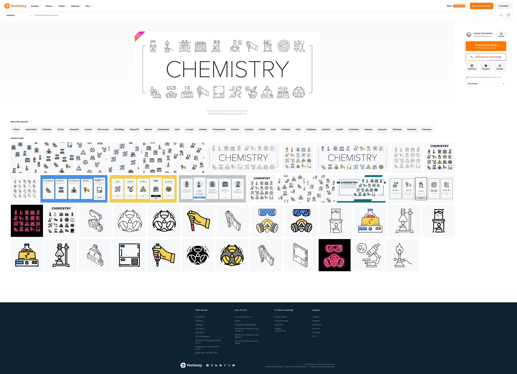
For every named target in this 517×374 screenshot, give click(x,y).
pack (298, 129)
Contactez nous (282, 320)
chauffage (119, 129)
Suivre (501, 36)
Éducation (199, 332)
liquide (339, 129)
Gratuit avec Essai (486, 46)
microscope (103, 129)
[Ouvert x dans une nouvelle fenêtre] (229, 365)
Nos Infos (279, 324)
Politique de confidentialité (296, 366)
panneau (249, 129)
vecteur (88, 129)
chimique (397, 129)
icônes (61, 129)
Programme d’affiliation (245, 324)
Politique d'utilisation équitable (322, 366)
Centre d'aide (281, 316)
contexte (285, 129)
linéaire (203, 129)
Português (317, 324)
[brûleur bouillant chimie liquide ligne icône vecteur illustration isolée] (404, 221)
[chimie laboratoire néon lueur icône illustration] (27, 221)
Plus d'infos (472, 83)
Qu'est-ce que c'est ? (493, 77)
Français (316, 332)
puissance (426, 129)
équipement (163, 129)
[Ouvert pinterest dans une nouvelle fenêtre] (221, 365)
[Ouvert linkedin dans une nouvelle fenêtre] (216, 365)
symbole (326, 129)
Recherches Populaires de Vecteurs (246, 329)
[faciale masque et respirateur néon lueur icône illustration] (335, 255)
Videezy (198, 324)
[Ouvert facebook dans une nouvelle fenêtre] (208, 365)
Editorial (75, 6)
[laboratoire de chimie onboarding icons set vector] (73, 189)
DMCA (237, 320)
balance (148, 129)
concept (189, 129)
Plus (87, 6)
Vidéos (62, 6)
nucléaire (411, 129)
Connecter (503, 6)
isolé (273, 129)
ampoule (382, 129)
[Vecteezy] (15, 6)
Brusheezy (200, 316)
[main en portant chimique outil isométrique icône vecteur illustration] (266, 255)
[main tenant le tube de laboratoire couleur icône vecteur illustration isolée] (198, 221)
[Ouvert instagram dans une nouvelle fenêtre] (212, 365)
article (262, 129)
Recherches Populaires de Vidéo (246, 342)
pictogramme (219, 129)
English (315, 316)
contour (235, 129)
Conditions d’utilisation (274, 366)
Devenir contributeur (280, 329)
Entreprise (200, 328)
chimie (16, 129)
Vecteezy (199, 320)
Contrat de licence (243, 316)
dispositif (134, 129)
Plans (449, 6)
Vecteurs (35, 6)
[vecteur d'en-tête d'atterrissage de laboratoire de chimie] (361, 189)
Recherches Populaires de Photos (246, 335)
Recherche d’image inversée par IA (208, 341)
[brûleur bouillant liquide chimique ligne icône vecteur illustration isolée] (336, 221)
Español (316, 320)
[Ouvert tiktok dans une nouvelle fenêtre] (225, 365)
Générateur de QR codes (206, 352)
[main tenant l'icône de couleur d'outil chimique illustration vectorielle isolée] (164, 255)
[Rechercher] (501, 15)
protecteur (354, 129)
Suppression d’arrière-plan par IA (207, 347)
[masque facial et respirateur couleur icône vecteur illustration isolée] (267, 221)
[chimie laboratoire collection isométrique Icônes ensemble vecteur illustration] (24, 189)
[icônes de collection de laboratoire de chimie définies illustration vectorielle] (243, 158)
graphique (311, 129)
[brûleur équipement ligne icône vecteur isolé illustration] (403, 255)
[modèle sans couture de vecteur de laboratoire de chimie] (26, 158)
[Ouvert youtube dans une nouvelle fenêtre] (233, 365)
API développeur (202, 336)
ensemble (74, 129)
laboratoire (30, 129)
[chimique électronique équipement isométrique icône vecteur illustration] (300, 255)
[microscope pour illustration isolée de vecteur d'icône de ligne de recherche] (369, 255)
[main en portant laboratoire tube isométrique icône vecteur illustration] (233, 221)
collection (47, 129)
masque (368, 129)
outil (177, 129)
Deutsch (316, 328)
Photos (48, 6)
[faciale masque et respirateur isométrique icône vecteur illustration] (95, 221)
